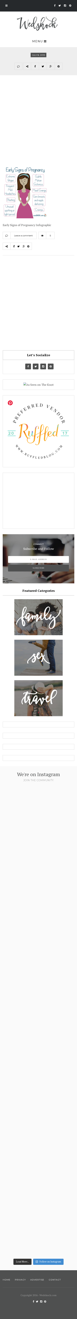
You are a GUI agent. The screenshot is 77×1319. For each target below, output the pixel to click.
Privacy (20, 1279)
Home (6, 1279)
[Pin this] (58, 66)
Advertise (37, 1279)
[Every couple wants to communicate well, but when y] (38, 1137)
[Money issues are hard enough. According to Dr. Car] (38, 982)
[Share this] (35, 66)
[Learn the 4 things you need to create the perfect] (38, 1214)
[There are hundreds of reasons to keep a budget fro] (38, 827)
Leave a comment (23, 235)
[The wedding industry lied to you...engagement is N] (38, 905)
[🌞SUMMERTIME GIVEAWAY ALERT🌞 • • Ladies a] (38, 1060)
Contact (55, 1279)
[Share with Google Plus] (51, 66)
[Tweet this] (43, 66)
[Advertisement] (38, 124)
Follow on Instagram (50, 1261)
